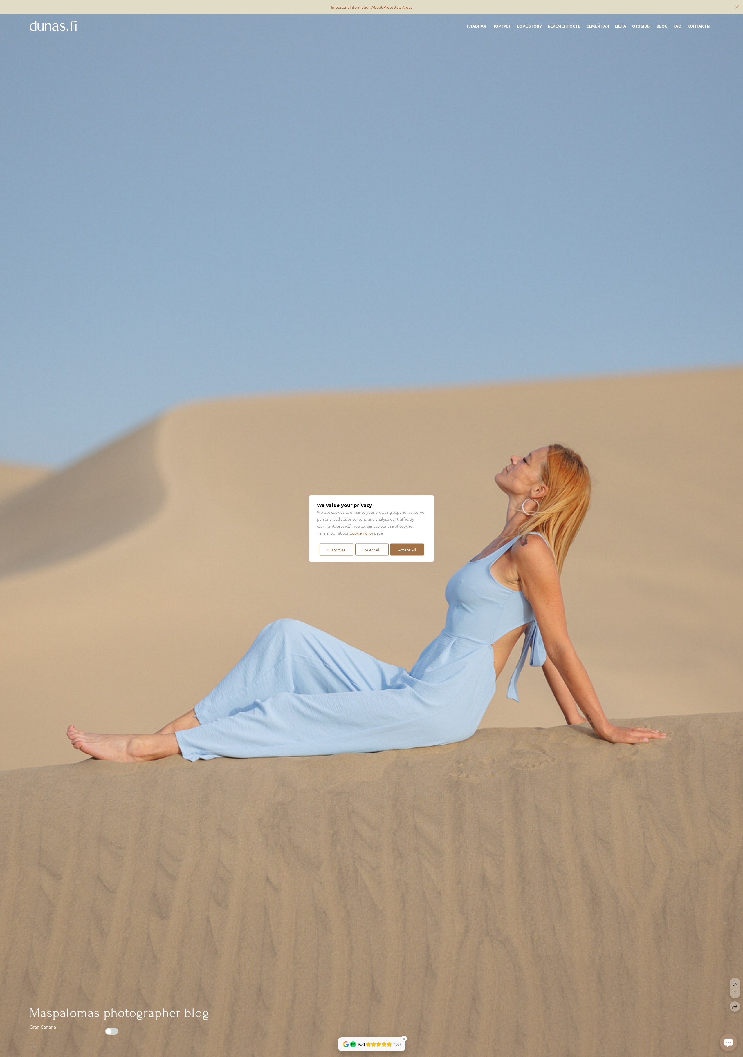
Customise (336, 550)
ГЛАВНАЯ (476, 25)
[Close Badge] (404, 1039)
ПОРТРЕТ (501, 25)
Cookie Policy (361, 533)
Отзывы (641, 25)
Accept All (407, 550)
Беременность (564, 25)
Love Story (529, 25)
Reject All (371, 550)
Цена (620, 25)
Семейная (597, 25)
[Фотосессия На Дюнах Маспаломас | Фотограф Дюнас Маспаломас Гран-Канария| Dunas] (53, 26)
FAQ (677, 25)
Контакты (698, 25)
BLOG (662, 25)
